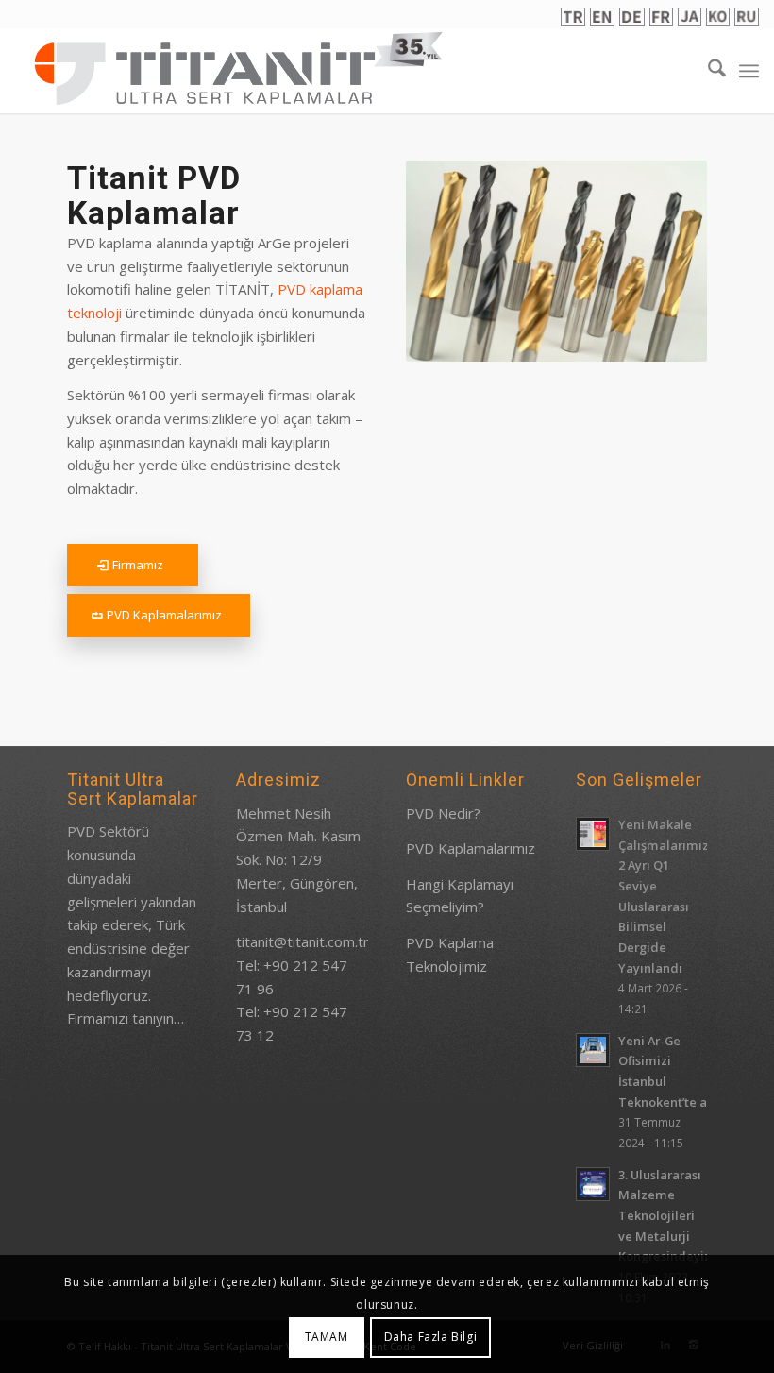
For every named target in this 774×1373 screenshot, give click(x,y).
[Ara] (707, 70)
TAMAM (326, 1337)
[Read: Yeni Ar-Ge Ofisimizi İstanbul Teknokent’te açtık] (593, 1050)
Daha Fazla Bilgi (431, 1337)
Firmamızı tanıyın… (125, 1018)
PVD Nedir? (443, 813)
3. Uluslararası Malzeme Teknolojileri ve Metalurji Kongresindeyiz (664, 1215)
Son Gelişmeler (639, 779)
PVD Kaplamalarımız (470, 848)
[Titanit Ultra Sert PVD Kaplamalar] (239, 68)
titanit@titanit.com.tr (302, 941)
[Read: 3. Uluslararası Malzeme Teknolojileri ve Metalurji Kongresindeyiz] (593, 1184)
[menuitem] (707, 70)
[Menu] (749, 70)
